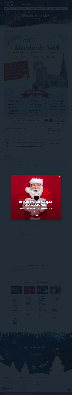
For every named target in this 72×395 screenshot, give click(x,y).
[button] (59, 176)
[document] (36, 197)
